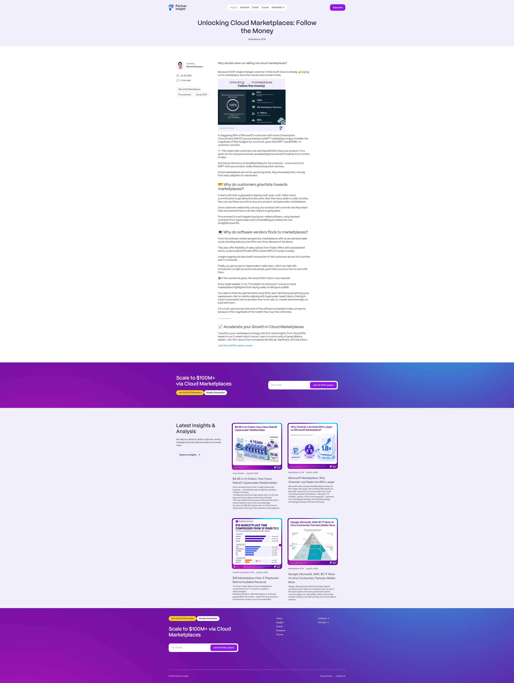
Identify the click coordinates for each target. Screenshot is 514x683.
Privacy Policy (326, 676)
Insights (280, 623)
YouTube (322, 623)
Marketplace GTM (257, 39)
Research (280, 631)
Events (279, 627)
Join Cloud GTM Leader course (235, 346)
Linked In (322, 619)
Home (279, 619)
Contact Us (340, 676)
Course (279, 635)
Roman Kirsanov (194, 67)
